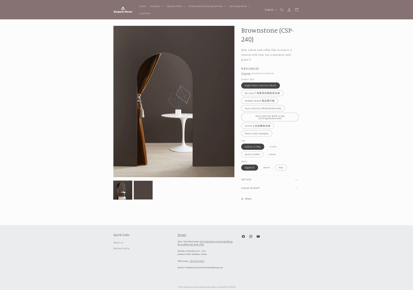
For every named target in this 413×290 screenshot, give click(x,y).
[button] (156, 6)
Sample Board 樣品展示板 (260, 100)
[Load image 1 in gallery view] (122, 190)
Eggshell (249, 167)
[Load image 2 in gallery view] (143, 190)
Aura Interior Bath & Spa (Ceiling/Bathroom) (270, 117)
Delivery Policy (121, 248)
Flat (281, 167)
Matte (268, 168)
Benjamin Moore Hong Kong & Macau (200, 287)
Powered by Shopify (227, 287)
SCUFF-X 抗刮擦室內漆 (257, 125)
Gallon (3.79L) (253, 146)
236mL (274, 155)
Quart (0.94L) (252, 154)
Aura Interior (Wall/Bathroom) (263, 108)
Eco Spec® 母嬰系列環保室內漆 (262, 93)
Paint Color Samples (257, 133)
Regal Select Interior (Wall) (260, 85)
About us (118, 242)
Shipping (245, 73)
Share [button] (248, 198)
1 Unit (274, 147)
